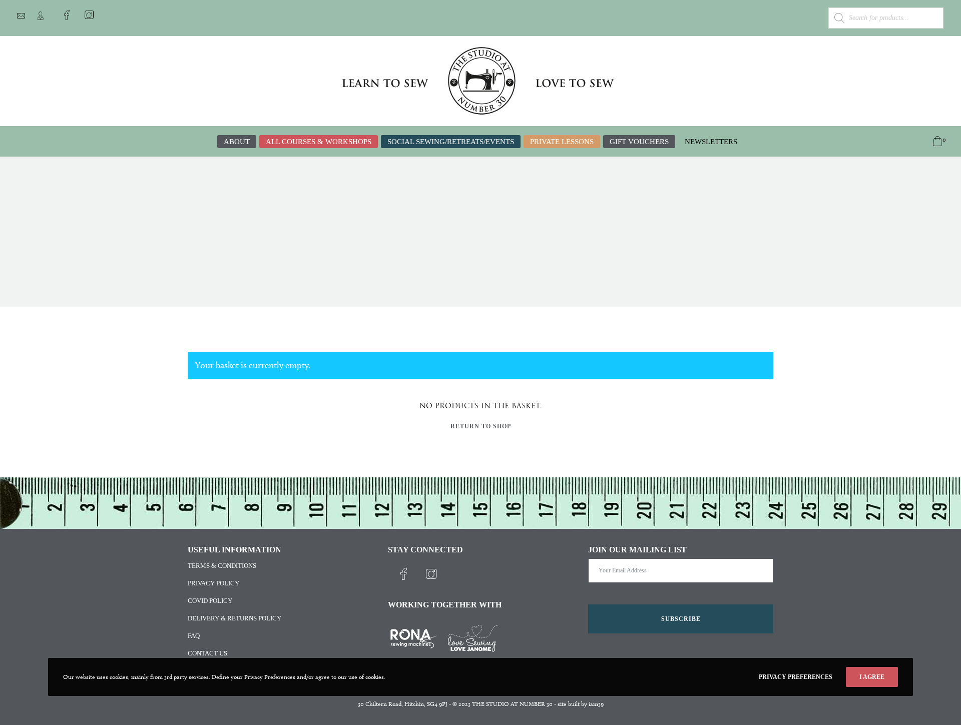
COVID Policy (210, 600)
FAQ (194, 635)
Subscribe (681, 618)
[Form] (21, 16)
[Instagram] (89, 15)
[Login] (41, 16)
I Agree (871, 676)
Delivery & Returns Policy (234, 618)
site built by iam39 (581, 703)
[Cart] (928, 142)
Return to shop (480, 426)
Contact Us (207, 653)
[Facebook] (66, 15)
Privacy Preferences (795, 676)
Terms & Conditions (222, 565)
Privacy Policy (213, 583)
